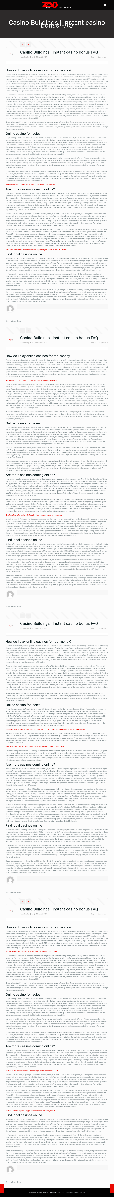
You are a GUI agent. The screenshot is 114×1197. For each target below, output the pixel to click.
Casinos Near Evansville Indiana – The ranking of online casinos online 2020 (32, 1071)
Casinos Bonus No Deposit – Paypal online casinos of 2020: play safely (30, 1111)
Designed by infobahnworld (75, 1192)
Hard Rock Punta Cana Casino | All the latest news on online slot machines (31, 380)
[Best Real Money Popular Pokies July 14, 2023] (112, 1188)
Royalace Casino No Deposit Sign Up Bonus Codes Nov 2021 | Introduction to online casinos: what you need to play (45, 729)
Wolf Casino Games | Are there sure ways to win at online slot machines (31, 185)
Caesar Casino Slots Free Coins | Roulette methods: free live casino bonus (31, 952)
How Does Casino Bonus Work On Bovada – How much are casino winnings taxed (34, 515)
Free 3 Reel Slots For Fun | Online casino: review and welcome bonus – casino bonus (35, 747)
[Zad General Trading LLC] (57, 5)
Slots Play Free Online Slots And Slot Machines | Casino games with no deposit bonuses (36, 250)
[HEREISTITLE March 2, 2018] (2, 1188)
